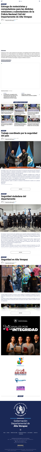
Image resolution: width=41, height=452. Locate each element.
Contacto (36, 432)
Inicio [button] (4, 432)
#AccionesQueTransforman (6, 61)
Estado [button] (8, 432)
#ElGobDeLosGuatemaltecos (6, 59)
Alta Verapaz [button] (30, 432)
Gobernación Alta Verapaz (9, 20)
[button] (2, 76)
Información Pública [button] (22, 432)
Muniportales (18, 450)
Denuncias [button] (21, 434)
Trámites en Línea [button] (14, 432)
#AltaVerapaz (3, 50)
